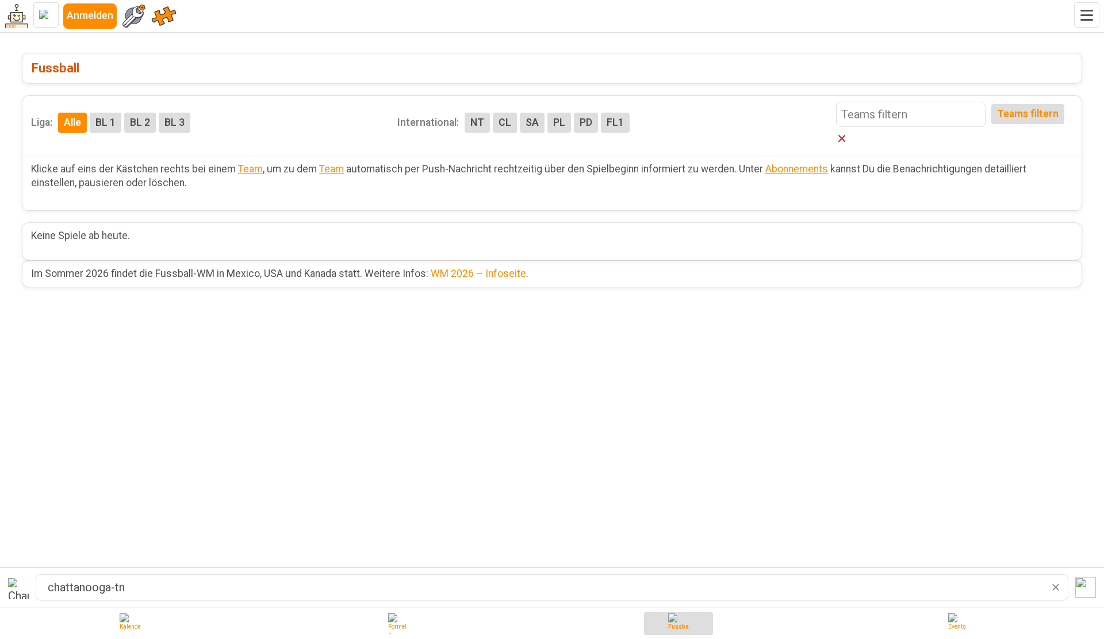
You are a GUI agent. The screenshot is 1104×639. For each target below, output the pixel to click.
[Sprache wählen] (46, 15)
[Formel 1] (398, 623)
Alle (72, 122)
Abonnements (796, 169)
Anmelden (90, 15)
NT (477, 122)
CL (505, 122)
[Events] (958, 623)
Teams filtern (1028, 114)
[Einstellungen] (134, 16)
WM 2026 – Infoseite (478, 273)
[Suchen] (1085, 587)
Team (250, 169)
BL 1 (105, 122)
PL (559, 122)
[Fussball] (678, 623)
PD (586, 122)
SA (532, 122)
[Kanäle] (164, 16)
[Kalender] (130, 623)
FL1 (615, 122)
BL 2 (140, 122)
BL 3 (174, 122)
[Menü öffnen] (1086, 15)
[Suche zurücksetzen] (1056, 587)
